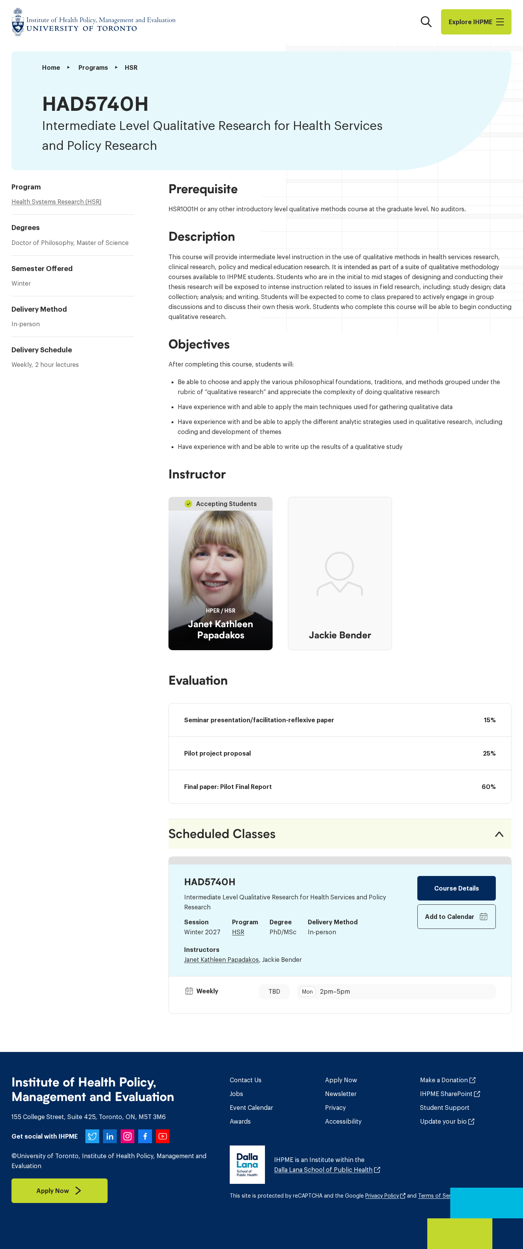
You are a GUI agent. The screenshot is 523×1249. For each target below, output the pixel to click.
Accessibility (343, 1121)
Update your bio (443, 1121)
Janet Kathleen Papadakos (220, 630)
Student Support (444, 1107)
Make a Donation (444, 1080)
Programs (93, 67)
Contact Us (246, 1080)
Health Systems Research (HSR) (56, 202)
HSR (238, 932)
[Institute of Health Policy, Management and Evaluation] (93, 22)
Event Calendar (251, 1107)
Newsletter (340, 1094)
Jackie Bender (340, 635)
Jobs (236, 1094)
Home (51, 67)
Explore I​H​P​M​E (470, 22)
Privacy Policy (382, 1195)
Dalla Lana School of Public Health (323, 1170)
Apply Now (341, 1080)
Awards (240, 1121)
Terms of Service (439, 1195)
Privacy (335, 1107)
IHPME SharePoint (446, 1094)
